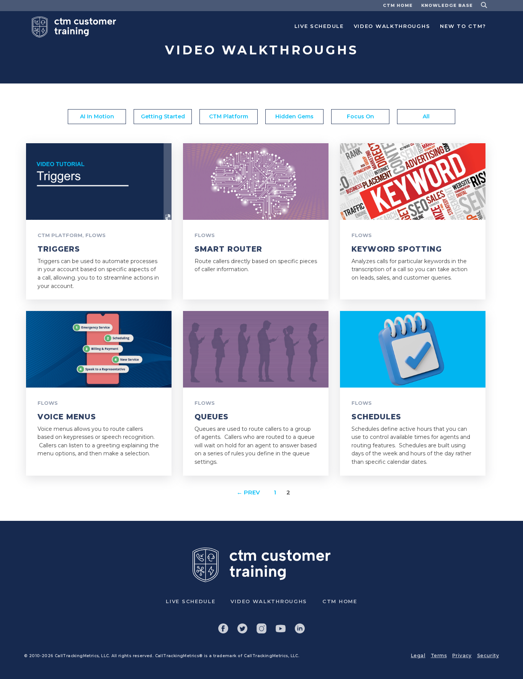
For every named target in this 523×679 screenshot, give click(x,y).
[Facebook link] (223, 628)
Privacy (462, 655)
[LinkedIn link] (300, 628)
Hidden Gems (294, 116)
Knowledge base (447, 5)
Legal (418, 655)
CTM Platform (228, 116)
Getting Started (163, 116)
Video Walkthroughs (392, 26)
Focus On (360, 116)
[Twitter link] (242, 628)
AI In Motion (97, 116)
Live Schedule (319, 26)
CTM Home (398, 5)
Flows (95, 235)
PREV (248, 492)
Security (488, 655)
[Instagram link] (261, 628)
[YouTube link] (281, 628)
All (426, 116)
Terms (439, 655)
